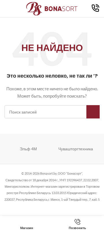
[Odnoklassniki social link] (51, 206)
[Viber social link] (81, 206)
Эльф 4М (28, 148)
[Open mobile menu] (6, 8)
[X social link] (30, 206)
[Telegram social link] (73, 206)
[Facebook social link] (22, 206)
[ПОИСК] (93, 111)
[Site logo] (52, 8)
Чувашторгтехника (75, 148)
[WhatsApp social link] (59, 206)
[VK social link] (66, 206)
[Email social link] (37, 206)
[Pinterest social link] (44, 206)
